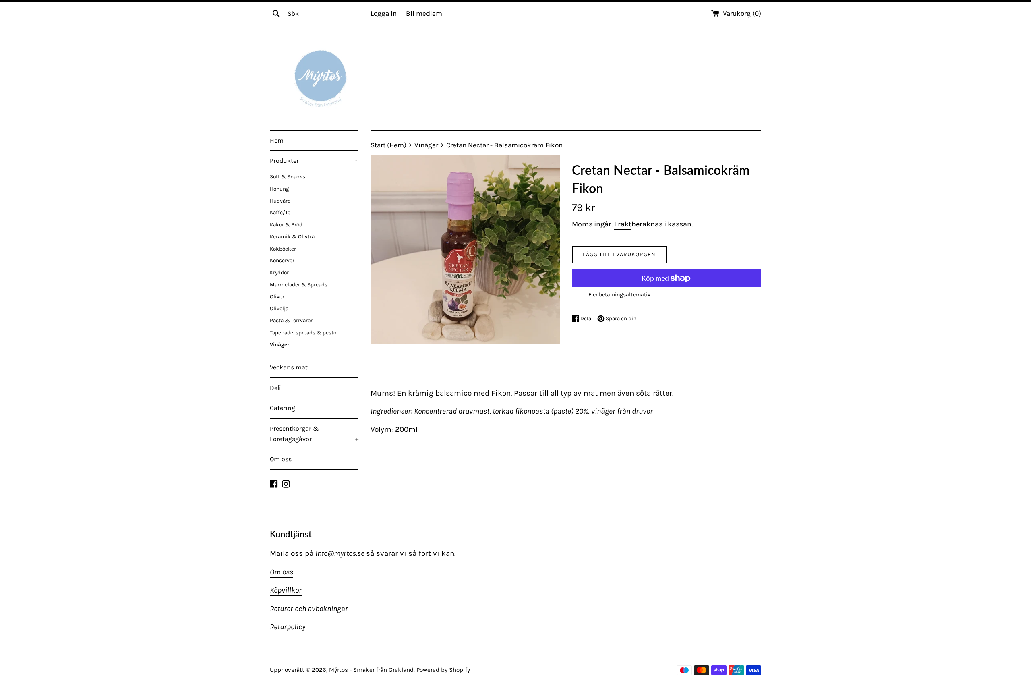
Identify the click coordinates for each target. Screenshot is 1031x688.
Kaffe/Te (280, 212)
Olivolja (279, 308)
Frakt (622, 224)
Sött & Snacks (287, 177)
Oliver (277, 297)
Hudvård (280, 201)
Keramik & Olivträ (292, 237)
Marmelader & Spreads (298, 285)
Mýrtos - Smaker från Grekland (371, 669)
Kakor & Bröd (286, 225)
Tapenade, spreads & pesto (303, 332)
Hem (277, 140)
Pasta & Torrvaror (291, 320)
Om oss (281, 459)
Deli (275, 388)
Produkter (314, 160)
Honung (279, 189)
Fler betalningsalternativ (619, 294)
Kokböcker (283, 249)
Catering (282, 408)
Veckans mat (289, 367)
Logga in (384, 13)
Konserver (282, 260)
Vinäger (279, 345)
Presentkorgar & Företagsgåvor (314, 434)
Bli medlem (424, 13)
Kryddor (279, 272)
